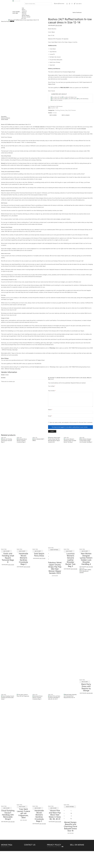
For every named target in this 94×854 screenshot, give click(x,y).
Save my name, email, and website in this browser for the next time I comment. (71, 422)
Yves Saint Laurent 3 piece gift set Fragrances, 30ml (23, 813)
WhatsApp (52, 348)
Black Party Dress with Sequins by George (86, 687)
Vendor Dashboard (77, 12)
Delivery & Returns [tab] (5, 118)
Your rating (51, 386)
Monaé (3, 163)
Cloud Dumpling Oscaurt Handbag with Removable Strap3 (7, 815)
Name (50, 409)
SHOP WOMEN (16, 11)
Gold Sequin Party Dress (39, 555)
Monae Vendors (25, 15)
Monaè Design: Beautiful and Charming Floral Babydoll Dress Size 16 (70, 826)
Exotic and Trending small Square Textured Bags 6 (8, 558)
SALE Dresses (72, 110)
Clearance (24, 11)
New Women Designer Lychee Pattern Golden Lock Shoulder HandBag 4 (86, 559)
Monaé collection (40, 126)
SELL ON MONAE (77, 845)
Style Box (24, 14)
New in (23, 9)
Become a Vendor (26, 16)
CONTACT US (29, 845)
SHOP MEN (15, 13)
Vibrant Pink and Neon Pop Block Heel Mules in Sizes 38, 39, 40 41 (55, 815)
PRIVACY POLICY (54, 845)
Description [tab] (4, 116)
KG (62, 846)
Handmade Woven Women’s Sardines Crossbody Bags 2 (23, 559)
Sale (23, 8)
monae (55, 112)
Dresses (62, 110)
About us (24, 12)
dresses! (83, 128)
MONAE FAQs (6, 845)
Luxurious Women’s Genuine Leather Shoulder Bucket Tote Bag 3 (70, 560)
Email (50, 416)
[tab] (47, 116)
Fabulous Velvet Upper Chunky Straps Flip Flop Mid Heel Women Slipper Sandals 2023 (55, 567)
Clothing (57, 110)
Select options (54, 549)
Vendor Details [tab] (4, 119)
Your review (52, 390)
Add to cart (6, 551)
